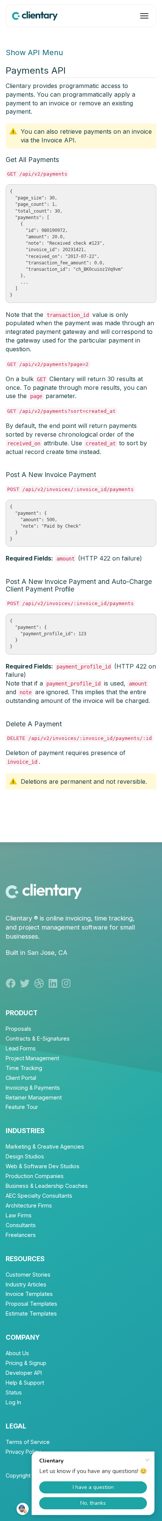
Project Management (32, 1058)
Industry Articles (26, 1284)
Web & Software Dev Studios (42, 1166)
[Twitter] (27, 983)
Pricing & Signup (26, 1363)
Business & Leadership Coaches (47, 1186)
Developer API (24, 1373)
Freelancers (21, 1235)
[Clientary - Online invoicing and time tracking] (44, 890)
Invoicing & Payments (33, 1087)
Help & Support (25, 1382)
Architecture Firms (29, 1205)
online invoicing (68, 918)
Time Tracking (24, 1068)
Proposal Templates (31, 1303)
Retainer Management (34, 1097)
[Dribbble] (41, 983)
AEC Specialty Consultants (39, 1195)
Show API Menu (34, 52)
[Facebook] (13, 983)
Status (14, 1392)
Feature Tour (22, 1107)
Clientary (19, 918)
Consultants (21, 1225)
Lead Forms (21, 1048)
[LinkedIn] (55, 983)
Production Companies (35, 1176)
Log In (13, 1402)
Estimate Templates (31, 1313)
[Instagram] (67, 983)
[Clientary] (35, 15)
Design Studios (25, 1156)
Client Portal (21, 1078)
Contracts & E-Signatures (38, 1038)
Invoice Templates (29, 1294)
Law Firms (19, 1215)
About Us (17, 1353)
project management (49, 927)
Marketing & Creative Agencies (45, 1146)
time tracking (114, 918)
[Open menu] (144, 16)
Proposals (18, 1028)
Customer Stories (28, 1274)
